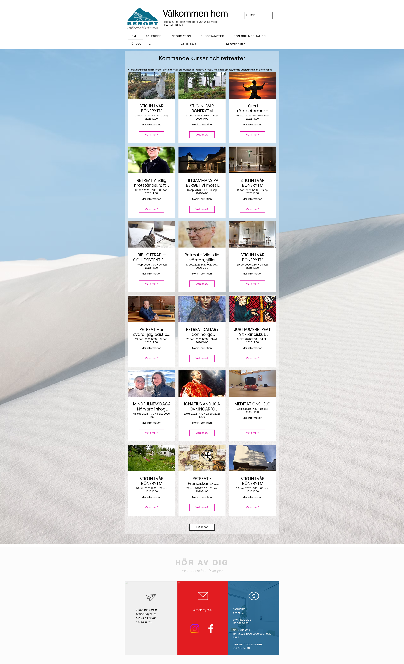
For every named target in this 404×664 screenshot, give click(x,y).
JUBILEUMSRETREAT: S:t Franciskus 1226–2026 (252, 332)
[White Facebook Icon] (211, 629)
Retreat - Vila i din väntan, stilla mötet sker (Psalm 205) (202, 257)
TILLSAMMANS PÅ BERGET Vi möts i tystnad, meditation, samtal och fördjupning (202, 183)
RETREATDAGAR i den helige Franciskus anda (202, 332)
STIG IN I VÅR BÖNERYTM (151, 108)
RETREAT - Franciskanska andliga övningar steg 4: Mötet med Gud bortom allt (202, 481)
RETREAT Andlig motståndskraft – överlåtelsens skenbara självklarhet (151, 183)
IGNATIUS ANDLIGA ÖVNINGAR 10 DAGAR (202, 406)
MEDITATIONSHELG (252, 404)
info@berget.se (202, 610)
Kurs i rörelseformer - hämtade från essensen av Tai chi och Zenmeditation (252, 108)
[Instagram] (195, 629)
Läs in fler (202, 527)
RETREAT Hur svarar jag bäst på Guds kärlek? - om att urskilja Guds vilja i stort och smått (151, 332)
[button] (183, 36)
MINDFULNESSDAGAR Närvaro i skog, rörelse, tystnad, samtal (151, 406)
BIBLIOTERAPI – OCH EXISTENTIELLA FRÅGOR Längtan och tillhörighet (151, 257)
